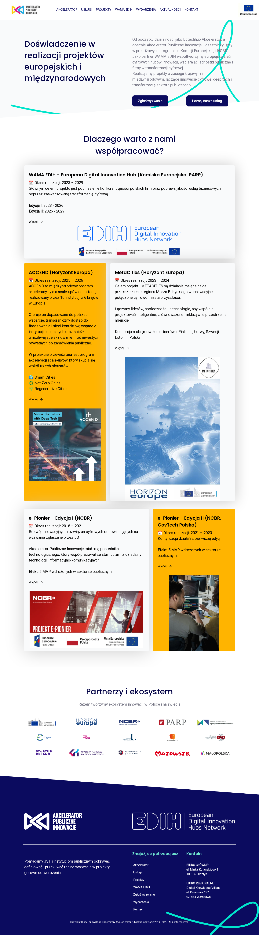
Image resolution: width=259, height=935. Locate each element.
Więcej (33, 222)
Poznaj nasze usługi (207, 101)
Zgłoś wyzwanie (150, 101)
